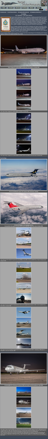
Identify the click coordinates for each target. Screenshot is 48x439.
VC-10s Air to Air (3, 12)
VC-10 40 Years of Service (12, 12)
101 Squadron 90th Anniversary (23, 12)
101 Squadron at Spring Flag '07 (35, 12)
